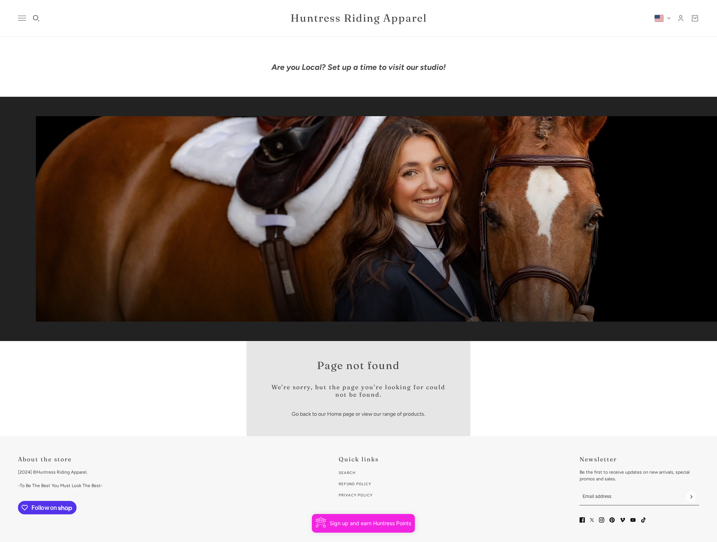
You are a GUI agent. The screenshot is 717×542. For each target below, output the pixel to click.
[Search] (36, 18)
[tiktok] (643, 520)
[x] (592, 520)
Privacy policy (356, 495)
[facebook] (582, 520)
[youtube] (633, 520)
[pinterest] (612, 520)
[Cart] (695, 18)
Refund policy (355, 484)
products (413, 414)
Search (347, 473)
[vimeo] (622, 520)
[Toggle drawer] (22, 18)
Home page (340, 414)
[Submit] (691, 496)
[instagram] (602, 520)
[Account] (681, 18)
